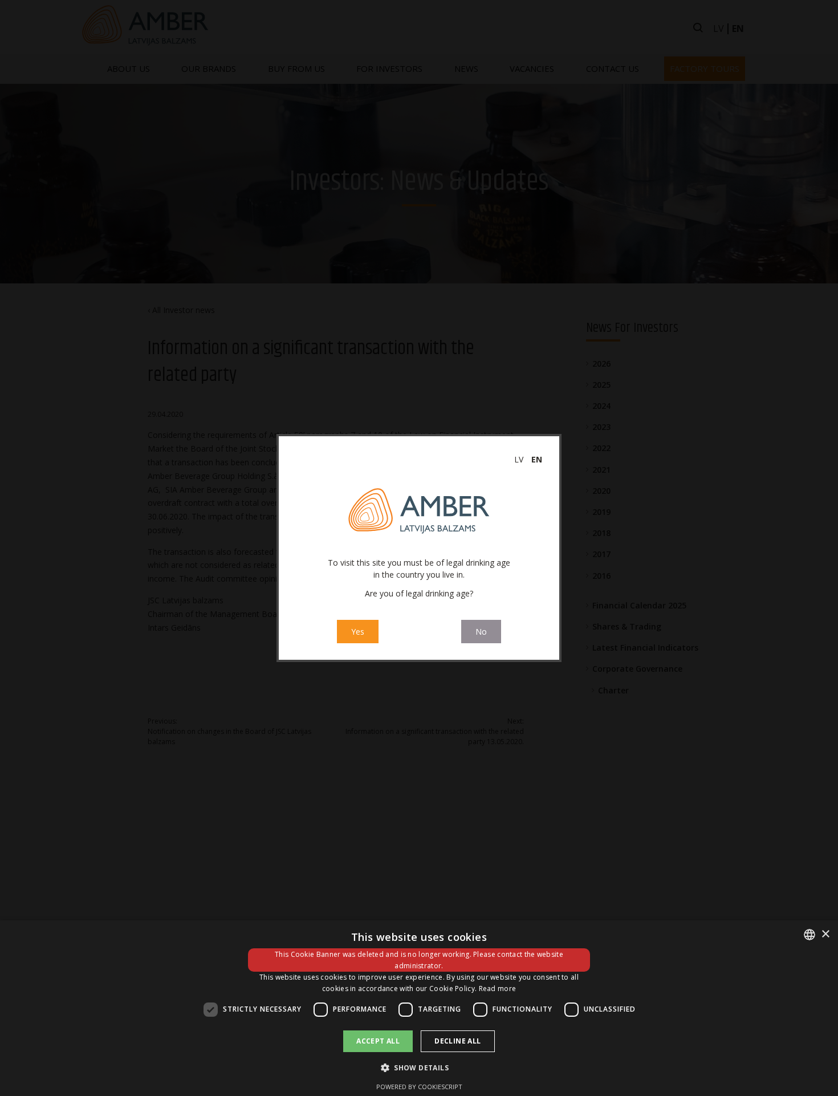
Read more (497, 988)
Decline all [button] (457, 1041)
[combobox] (809, 934)
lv (518, 459)
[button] (419, 1067)
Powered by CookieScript (419, 1086)
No (481, 631)
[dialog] (419, 1008)
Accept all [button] (378, 1041)
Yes (357, 631)
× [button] (825, 934)
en (536, 459)
